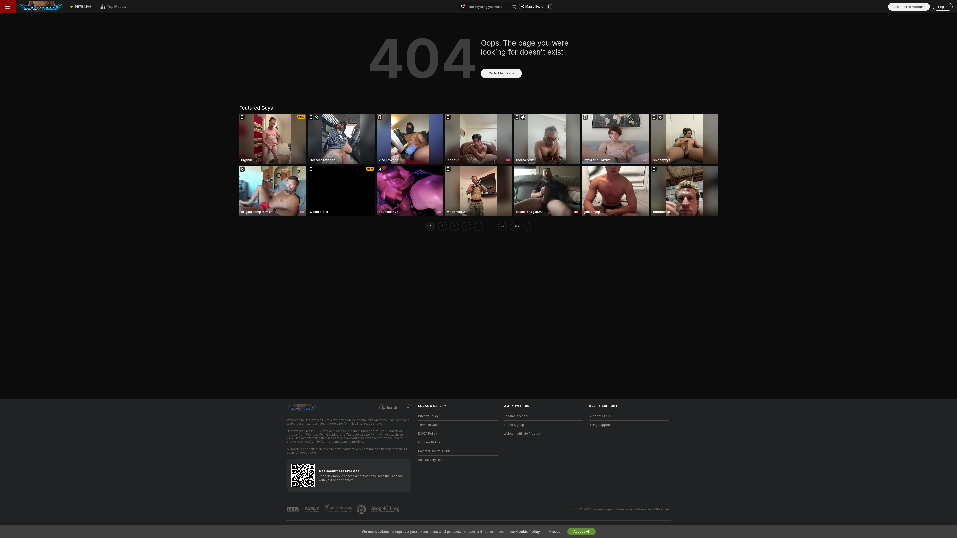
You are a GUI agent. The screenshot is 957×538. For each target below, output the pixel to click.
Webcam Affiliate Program (522, 433)
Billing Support (599, 425)
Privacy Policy (428, 416)
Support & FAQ (599, 416)
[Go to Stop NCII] (385, 509)
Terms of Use (428, 425)
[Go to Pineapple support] (362, 509)
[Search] (514, 6)
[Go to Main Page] (41, 6)
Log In (942, 7)
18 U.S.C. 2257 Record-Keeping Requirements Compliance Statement (620, 509)
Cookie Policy (528, 532)
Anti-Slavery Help (430, 460)
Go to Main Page (501, 73)
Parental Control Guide (434, 451)
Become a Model (516, 416)
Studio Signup (514, 425)
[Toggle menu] (8, 6)
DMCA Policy (427, 433)
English (391, 407)
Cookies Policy (429, 442)
